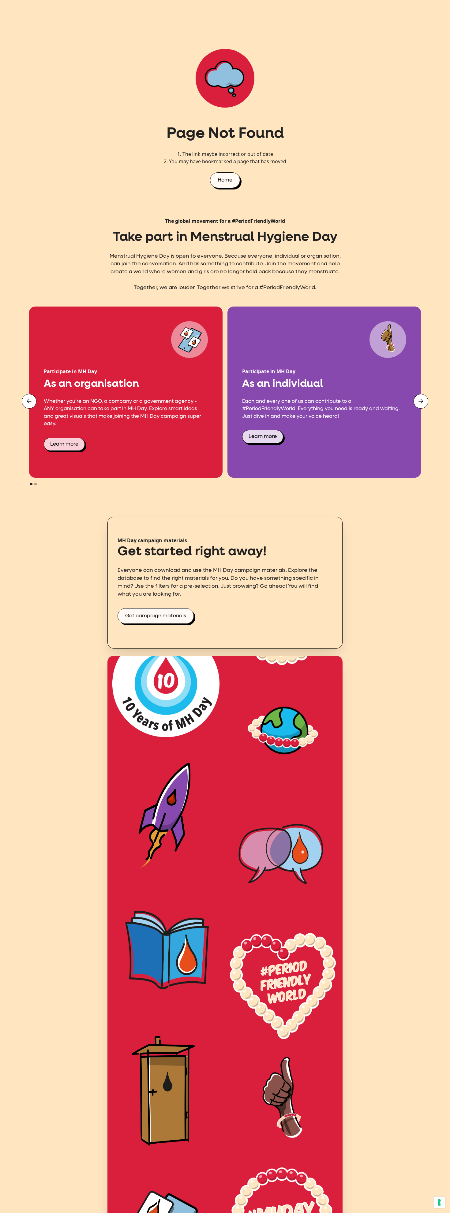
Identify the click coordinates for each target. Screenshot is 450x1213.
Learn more (64, 444)
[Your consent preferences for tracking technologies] (439, 1202)
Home (225, 180)
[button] (29, 401)
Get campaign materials (155, 616)
